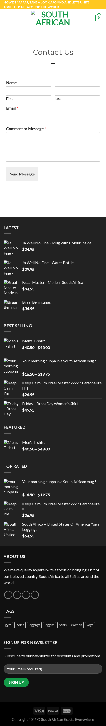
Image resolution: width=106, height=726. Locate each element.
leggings (34, 625)
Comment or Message (26, 128)
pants (63, 625)
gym (8, 625)
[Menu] (7, 18)
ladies (20, 625)
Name (12, 82)
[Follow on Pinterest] (35, 595)
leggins (49, 625)
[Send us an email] (26, 595)
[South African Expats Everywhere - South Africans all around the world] (53, 18)
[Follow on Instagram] (17, 595)
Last (58, 99)
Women (76, 625)
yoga (90, 625)
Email (12, 108)
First (9, 99)
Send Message (22, 174)
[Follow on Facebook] (8, 595)
